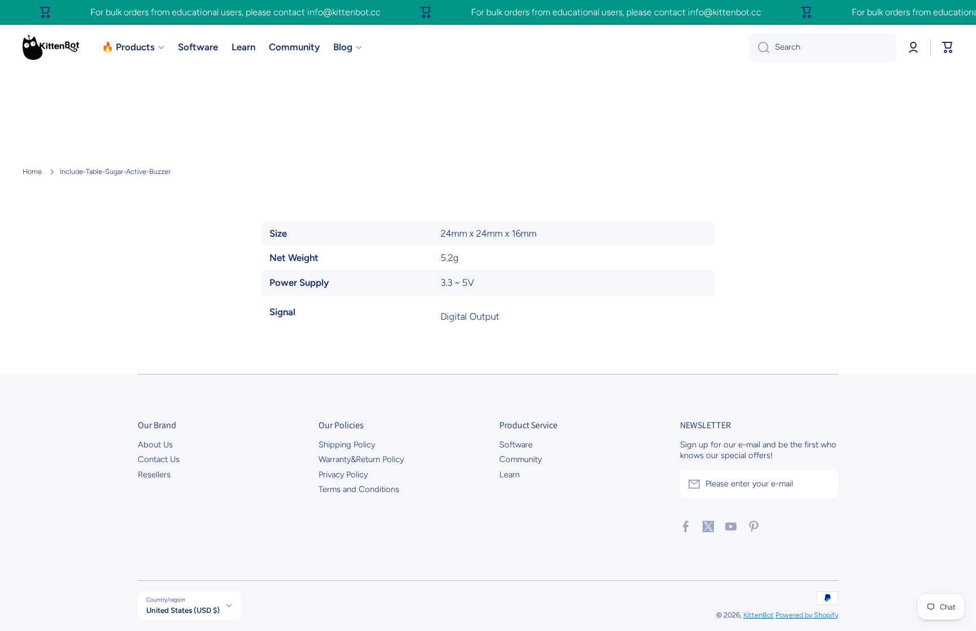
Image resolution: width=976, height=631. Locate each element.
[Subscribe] (824, 484)
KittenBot (758, 615)
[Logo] (51, 47)
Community (520, 459)
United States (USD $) (183, 610)
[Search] (759, 47)
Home (32, 171)
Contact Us (159, 459)
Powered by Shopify (806, 615)
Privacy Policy (343, 474)
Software (516, 444)
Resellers (154, 474)
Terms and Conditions (359, 489)
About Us (155, 444)
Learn (509, 474)
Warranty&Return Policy (361, 459)
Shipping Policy (347, 444)
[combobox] (823, 47)
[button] (947, 47)
